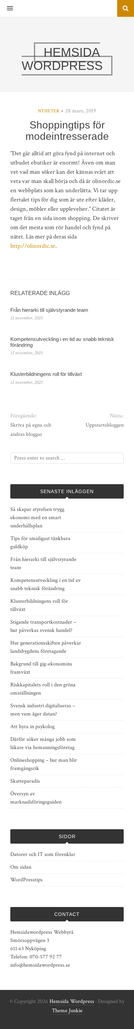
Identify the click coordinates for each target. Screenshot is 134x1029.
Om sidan (20, 867)
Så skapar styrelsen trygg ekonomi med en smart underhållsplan (37, 517)
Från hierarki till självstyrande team (49, 310)
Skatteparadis (25, 781)
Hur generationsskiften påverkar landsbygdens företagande (45, 647)
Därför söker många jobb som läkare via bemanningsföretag (43, 743)
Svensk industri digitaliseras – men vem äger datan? (42, 710)
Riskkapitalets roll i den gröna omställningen (43, 689)
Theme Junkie (67, 1010)
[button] (6, 8)
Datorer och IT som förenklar (42, 854)
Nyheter (48, 111)
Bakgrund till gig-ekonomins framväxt (41, 668)
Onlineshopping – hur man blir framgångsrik (43, 764)
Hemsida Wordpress (71, 1001)
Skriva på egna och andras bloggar (30, 429)
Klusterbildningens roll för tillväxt (46, 374)
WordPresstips (26, 879)
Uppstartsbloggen (105, 425)
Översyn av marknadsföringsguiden (36, 798)
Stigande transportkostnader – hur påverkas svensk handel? (43, 626)
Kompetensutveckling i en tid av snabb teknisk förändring (62, 342)
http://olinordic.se (32, 246)
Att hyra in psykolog (32, 726)
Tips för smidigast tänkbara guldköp (40, 542)
